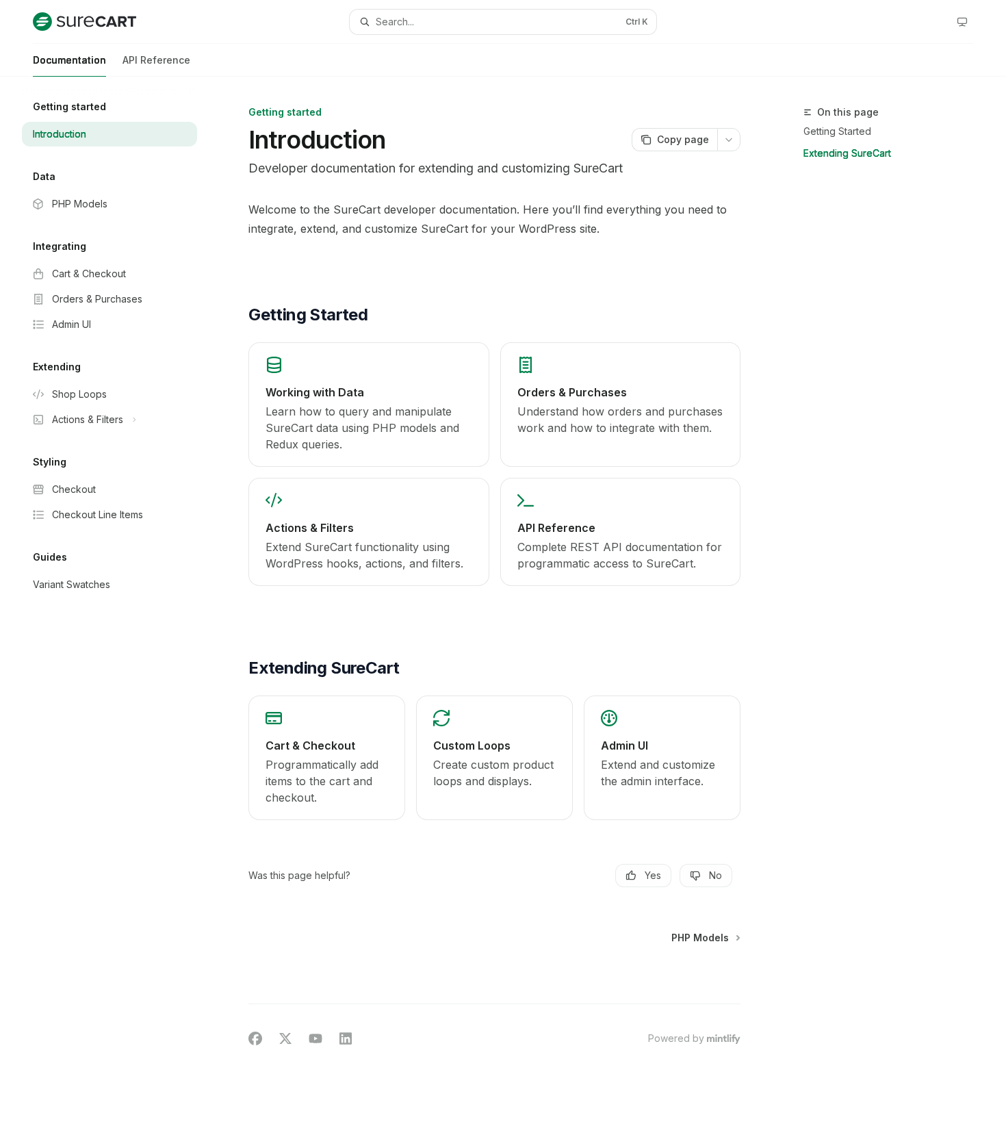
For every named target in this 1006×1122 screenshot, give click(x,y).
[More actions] (728, 139)
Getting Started (837, 131)
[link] (368, 404)
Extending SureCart (847, 153)
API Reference (156, 60)
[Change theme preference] (962, 22)
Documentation (69, 60)
